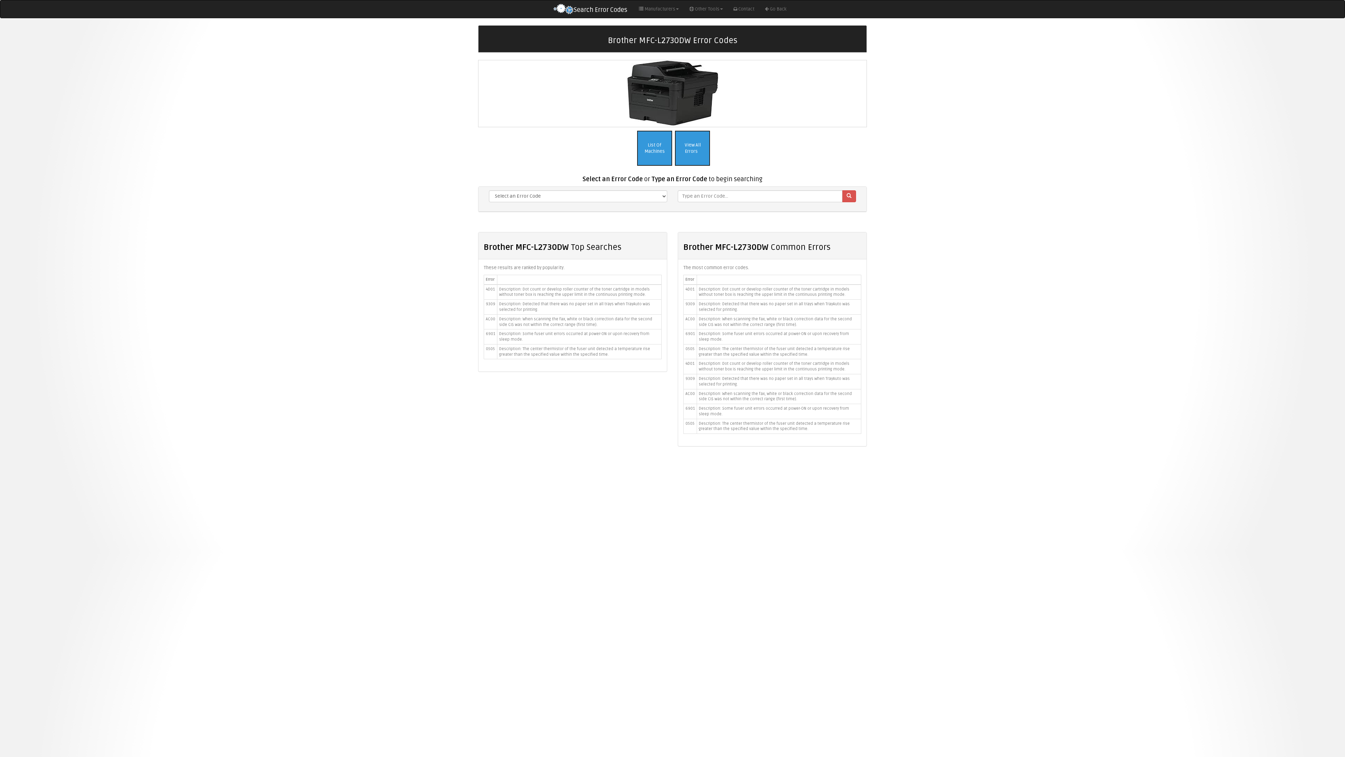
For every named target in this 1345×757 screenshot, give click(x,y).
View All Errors (692, 148)
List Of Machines (654, 148)
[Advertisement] (672, 502)
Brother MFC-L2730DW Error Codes (672, 40)
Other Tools (707, 9)
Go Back (778, 9)
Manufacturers (659, 9)
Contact (746, 9)
